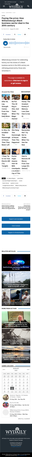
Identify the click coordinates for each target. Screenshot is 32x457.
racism (20, 180)
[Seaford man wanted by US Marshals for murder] (16, 262)
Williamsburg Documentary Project (10, 187)
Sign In (22, 2)
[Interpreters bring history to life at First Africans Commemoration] (16, 297)
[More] (25, 34)
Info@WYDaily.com (16, 446)
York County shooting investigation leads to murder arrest (16, 285)
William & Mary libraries (21, 185)
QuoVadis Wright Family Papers (9, 180)
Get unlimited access (10, 2)
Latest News (9, 12)
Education (16, 299)
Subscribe (7, 4)
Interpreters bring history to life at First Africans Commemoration (16, 303)
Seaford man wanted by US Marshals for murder (16, 268)
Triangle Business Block (8, 185)
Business (16, 320)
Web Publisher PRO (22, 455)
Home (3, 12)
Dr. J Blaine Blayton (11, 178)
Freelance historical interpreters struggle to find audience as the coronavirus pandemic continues (16, 324)
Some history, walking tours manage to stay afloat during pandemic (8, 207)
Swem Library (5, 183)
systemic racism (14, 183)
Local (14, 12)
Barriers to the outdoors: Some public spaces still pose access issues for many (16, 359)
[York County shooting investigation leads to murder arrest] (16, 280)
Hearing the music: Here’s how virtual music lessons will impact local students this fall (16, 341)
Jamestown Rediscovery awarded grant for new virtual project (24, 207)
